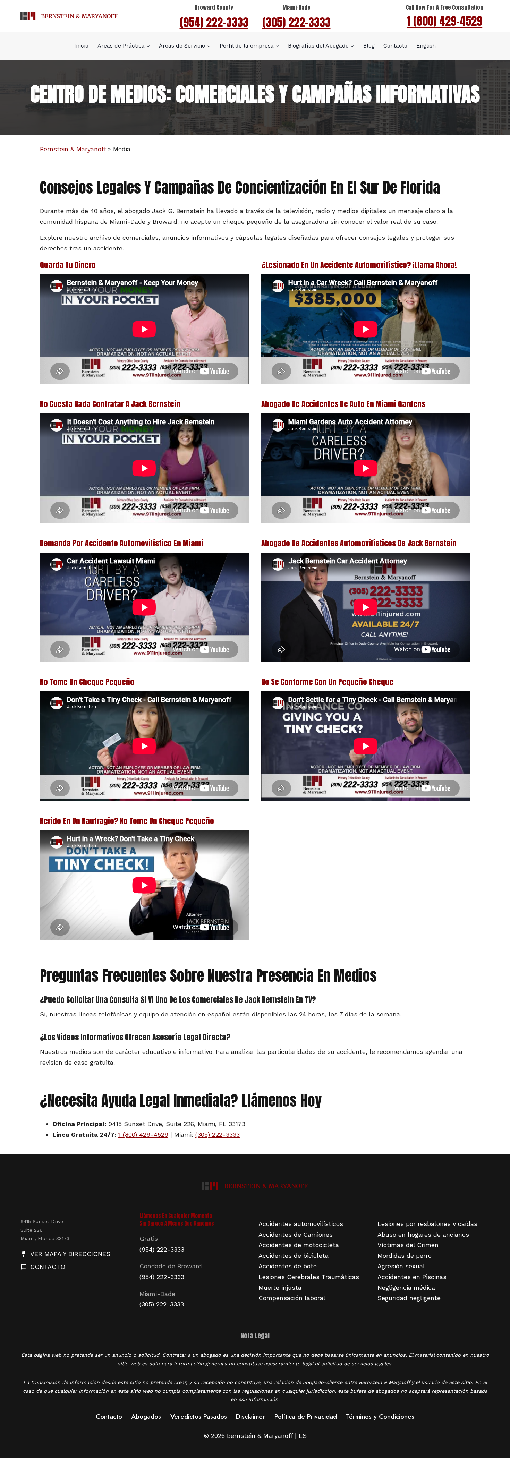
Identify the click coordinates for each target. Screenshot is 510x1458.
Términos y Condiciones (380, 1416)
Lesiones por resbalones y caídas (427, 1223)
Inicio (81, 45)
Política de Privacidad (305, 1416)
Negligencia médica (406, 1287)
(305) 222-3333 (296, 22)
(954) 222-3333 (214, 22)
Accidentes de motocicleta (298, 1244)
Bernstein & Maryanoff (73, 149)
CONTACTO (47, 1266)
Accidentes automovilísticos (300, 1223)
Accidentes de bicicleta (293, 1255)
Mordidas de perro (404, 1255)
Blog (369, 45)
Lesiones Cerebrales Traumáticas (308, 1276)
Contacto (395, 45)
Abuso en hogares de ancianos (423, 1234)
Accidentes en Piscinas (412, 1276)
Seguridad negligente (409, 1298)
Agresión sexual (401, 1266)
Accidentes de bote (287, 1266)
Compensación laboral (291, 1298)
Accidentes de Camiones (295, 1234)
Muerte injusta (279, 1287)
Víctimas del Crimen (408, 1244)
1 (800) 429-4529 (444, 20)
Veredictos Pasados (198, 1416)
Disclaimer (250, 1416)
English (426, 45)
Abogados (146, 1416)
